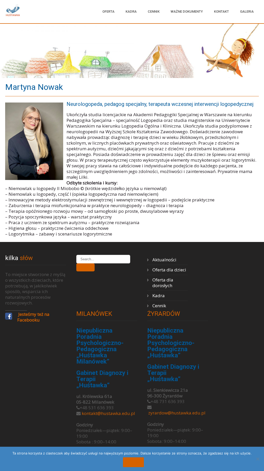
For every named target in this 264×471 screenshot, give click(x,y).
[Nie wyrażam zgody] (257, 458)
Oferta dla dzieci (169, 270)
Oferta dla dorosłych (162, 282)
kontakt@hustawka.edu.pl (108, 413)
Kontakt (221, 11)
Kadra (131, 11)
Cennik (154, 11)
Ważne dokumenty (187, 11)
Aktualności (164, 260)
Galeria (247, 11)
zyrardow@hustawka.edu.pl (176, 413)
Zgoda (133, 462)
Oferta (108, 11)
